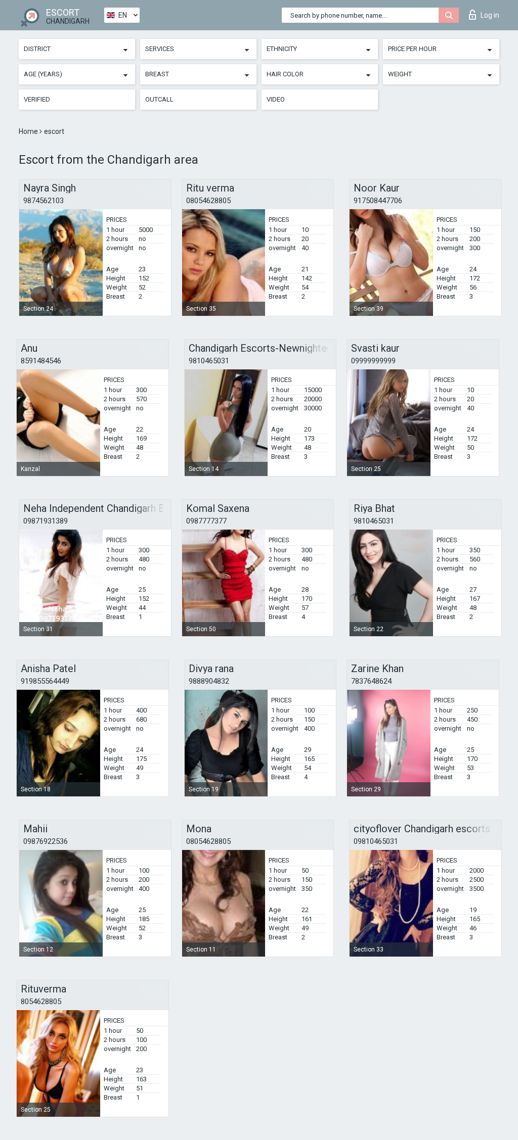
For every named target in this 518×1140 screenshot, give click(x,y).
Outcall (159, 99)
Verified (37, 99)
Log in (490, 15)
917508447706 (378, 200)
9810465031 (209, 360)
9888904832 (209, 681)
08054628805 (208, 200)
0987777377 (206, 521)
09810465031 (376, 841)
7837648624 (371, 681)
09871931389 (45, 521)
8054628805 (41, 1001)
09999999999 (373, 360)
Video (276, 99)
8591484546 (41, 360)
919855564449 (45, 681)
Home (29, 131)
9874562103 (43, 200)
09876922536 (45, 841)
